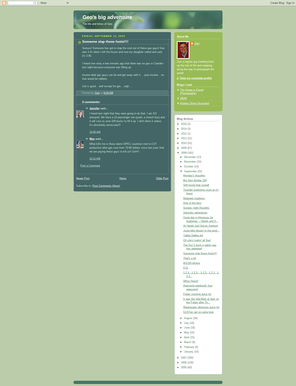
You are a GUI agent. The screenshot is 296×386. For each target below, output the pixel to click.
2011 (184, 138)
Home (122, 178)
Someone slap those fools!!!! (200, 253)
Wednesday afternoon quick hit (201, 307)
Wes (92, 139)
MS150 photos (191, 263)
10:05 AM (94, 132)
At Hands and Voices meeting (200, 225)
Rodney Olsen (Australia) (194, 103)
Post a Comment (90, 165)
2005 (184, 367)
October (189, 166)
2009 (184, 148)
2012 (184, 133)
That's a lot (189, 258)
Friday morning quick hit (197, 294)
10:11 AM (94, 158)
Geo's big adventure (107, 17)
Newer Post (83, 178)
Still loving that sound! (196, 185)
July (187, 323)
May (187, 332)
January (189, 351)
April (187, 337)
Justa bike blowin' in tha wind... (201, 230)
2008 (184, 152)
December (190, 157)
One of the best (192, 203)
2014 (184, 128)
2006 (184, 362)
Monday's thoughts (194, 175)
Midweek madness (194, 198)
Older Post (162, 178)
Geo (197, 43)
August (188, 318)
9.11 (185, 267)
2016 (184, 124)
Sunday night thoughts (196, 208)
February (189, 347)
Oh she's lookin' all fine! (197, 240)
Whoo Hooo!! (190, 281)
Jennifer (94, 108)
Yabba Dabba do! (193, 235)
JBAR (183, 98)
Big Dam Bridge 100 (195, 180)
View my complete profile (196, 78)
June (187, 327)
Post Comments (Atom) (106, 186)
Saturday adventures (195, 212)
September (191, 171)
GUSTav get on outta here (198, 312)
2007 (184, 357)
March (188, 342)
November (190, 161)
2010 (184, 143)
